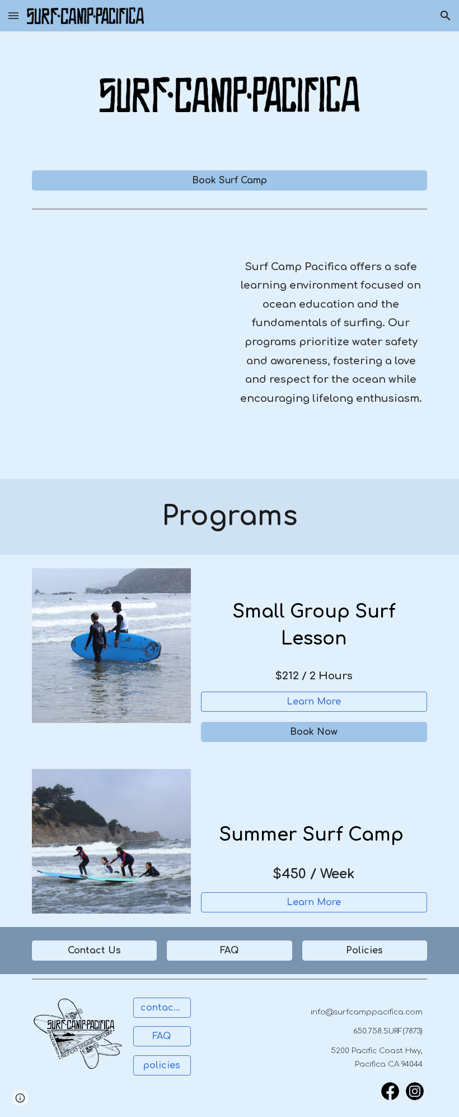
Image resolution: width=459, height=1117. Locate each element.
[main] (331, 333)
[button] (13, 15)
